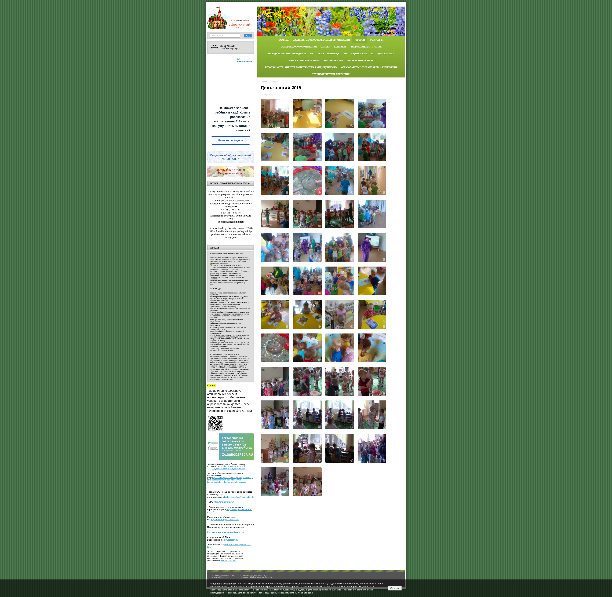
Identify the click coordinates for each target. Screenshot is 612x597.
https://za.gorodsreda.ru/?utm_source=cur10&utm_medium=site (228, 467)
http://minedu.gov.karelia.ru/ (225, 519)
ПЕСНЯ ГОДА (215, 289)
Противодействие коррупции (331, 74)
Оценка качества (362, 53)
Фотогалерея (386, 53)
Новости (359, 39)
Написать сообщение (230, 140)
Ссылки (325, 46)
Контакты (340, 46)
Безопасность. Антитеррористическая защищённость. (301, 67)
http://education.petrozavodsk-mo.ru (225, 532)
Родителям (376, 39)
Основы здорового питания (299, 46)
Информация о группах (366, 46)
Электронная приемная (304, 60)
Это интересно (333, 60)
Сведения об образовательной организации (321, 39)
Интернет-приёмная (359, 60)
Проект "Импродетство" (332, 53)
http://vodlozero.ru (230, 540)
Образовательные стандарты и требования (369, 67)
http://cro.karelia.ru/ (224, 502)
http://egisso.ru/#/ (228, 560)
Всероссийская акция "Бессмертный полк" (227, 253)
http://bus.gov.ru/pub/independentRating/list (241, 497)
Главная (284, 39)
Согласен (394, 588)
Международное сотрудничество (290, 53)
